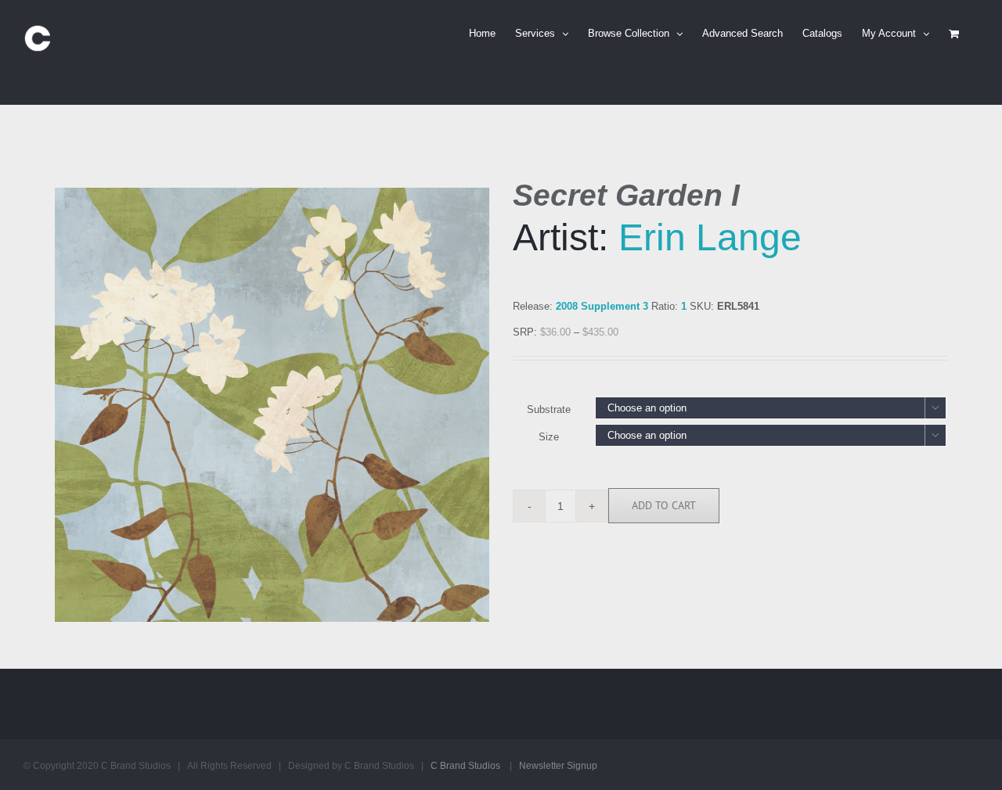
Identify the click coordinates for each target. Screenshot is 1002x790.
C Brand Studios (465, 765)
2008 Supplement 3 (602, 306)
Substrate (549, 409)
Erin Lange (710, 237)
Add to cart (664, 505)
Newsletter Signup (558, 765)
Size (549, 437)
